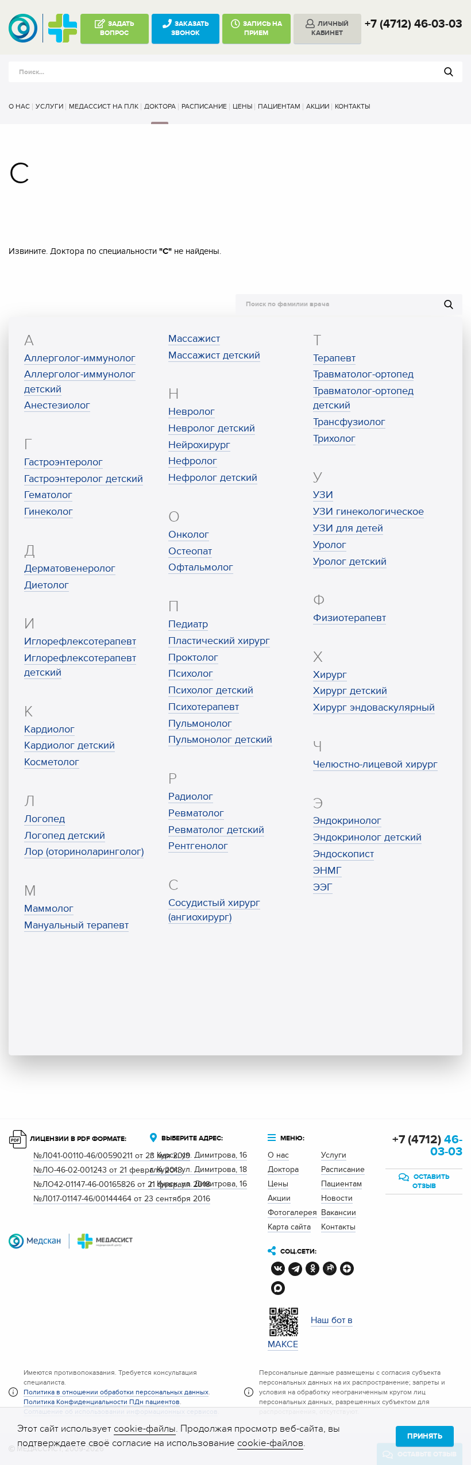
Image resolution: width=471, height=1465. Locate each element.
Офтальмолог (200, 567)
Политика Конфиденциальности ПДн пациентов (102, 1402)
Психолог (190, 674)
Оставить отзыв (430, 1181)
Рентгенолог (198, 846)
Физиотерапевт (349, 618)
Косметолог (51, 762)
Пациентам (279, 106)
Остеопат (190, 551)
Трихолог (334, 439)
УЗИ (323, 495)
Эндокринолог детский (367, 837)
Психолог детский (210, 690)
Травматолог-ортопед (363, 374)
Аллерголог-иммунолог (80, 358)
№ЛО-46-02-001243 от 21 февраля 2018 (107, 1170)
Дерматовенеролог (69, 568)
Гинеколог (48, 512)
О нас (19, 106)
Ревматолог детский (216, 830)
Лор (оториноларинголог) (84, 852)
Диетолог (46, 585)
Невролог (191, 412)
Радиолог (190, 797)
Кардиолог (49, 729)
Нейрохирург (199, 445)
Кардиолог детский (69, 745)
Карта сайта (289, 1227)
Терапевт (334, 358)
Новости (337, 1198)
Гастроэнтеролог (63, 462)
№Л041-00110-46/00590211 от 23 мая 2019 (111, 1156)
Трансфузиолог (349, 422)
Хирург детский (350, 691)
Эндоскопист (343, 854)
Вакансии (338, 1212)
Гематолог (48, 495)
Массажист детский (214, 355)
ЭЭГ (323, 887)
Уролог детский (350, 562)
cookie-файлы (145, 1429)
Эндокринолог (347, 821)
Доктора (160, 106)
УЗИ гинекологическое (368, 512)
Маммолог (49, 909)
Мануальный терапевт (76, 925)
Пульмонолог (200, 724)
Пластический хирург (219, 641)
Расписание (204, 106)
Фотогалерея (292, 1212)
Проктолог (193, 657)
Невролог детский (211, 428)
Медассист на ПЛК (103, 106)
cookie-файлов (270, 1443)
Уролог (329, 545)
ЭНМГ (327, 871)
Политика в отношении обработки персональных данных (116, 1392)
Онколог (188, 535)
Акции (317, 106)
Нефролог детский (212, 478)
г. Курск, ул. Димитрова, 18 (198, 1169)
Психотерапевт (203, 707)
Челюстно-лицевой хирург (375, 764)
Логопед (44, 819)
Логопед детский (64, 836)
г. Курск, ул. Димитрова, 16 (198, 1155)
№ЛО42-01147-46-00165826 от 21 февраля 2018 (121, 1184)
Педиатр (188, 624)
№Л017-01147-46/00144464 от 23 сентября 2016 (121, 1199)
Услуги (49, 106)
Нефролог (192, 461)
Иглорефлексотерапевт (80, 641)
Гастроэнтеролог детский (83, 479)
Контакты (352, 106)
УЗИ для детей (348, 528)
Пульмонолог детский (220, 740)
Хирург (330, 675)
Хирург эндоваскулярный (374, 707)
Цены (242, 106)
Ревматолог (196, 813)
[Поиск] (448, 71)
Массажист (194, 339)
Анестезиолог (57, 405)
